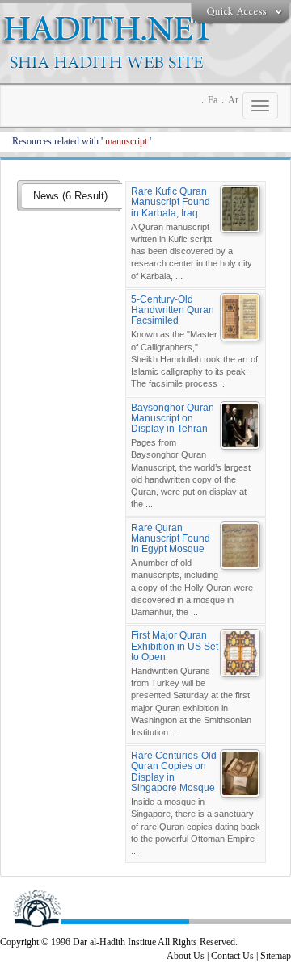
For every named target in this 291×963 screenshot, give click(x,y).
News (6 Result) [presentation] (70, 196)
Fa (212, 100)
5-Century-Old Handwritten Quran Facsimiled (172, 310)
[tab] (71, 196)
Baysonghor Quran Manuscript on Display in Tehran (172, 418)
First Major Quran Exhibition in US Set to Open (174, 646)
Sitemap (275, 955)
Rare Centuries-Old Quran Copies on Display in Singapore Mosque (174, 771)
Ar (233, 100)
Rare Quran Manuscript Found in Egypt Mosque (170, 538)
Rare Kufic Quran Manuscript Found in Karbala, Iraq (170, 202)
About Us (186, 955)
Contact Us (232, 955)
